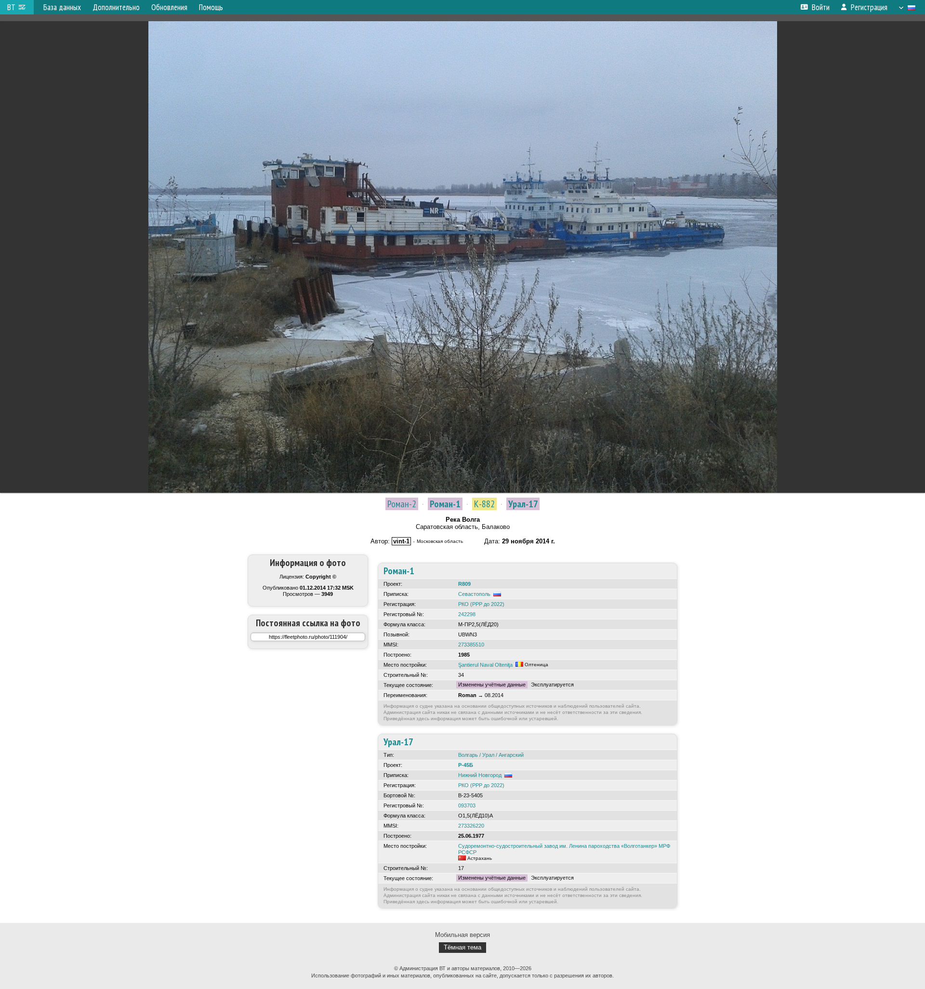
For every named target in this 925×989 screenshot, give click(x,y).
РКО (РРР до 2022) (481, 604)
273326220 (471, 826)
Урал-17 (523, 504)
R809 (464, 584)
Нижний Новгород (480, 775)
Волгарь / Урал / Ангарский (491, 755)
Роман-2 (401, 504)
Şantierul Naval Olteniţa (485, 665)
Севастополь (474, 594)
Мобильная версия (462, 934)
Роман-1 (445, 504)
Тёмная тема (462, 947)
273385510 (471, 644)
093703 (467, 805)
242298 (467, 614)
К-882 (484, 504)
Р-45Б (465, 765)
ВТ (11, 7)
